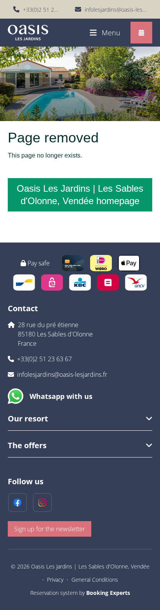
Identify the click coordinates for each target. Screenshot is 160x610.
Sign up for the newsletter (49, 529)
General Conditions (94, 579)
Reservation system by (80, 592)
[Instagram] (42, 502)
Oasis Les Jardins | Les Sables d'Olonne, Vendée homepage (80, 194)
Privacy (55, 579)
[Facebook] (17, 502)
